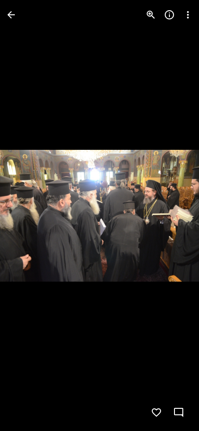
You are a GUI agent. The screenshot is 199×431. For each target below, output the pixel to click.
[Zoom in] (151, 15)
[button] (26, 215)
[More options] (188, 15)
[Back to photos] (11, 15)
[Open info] (169, 15)
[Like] (156, 412)
